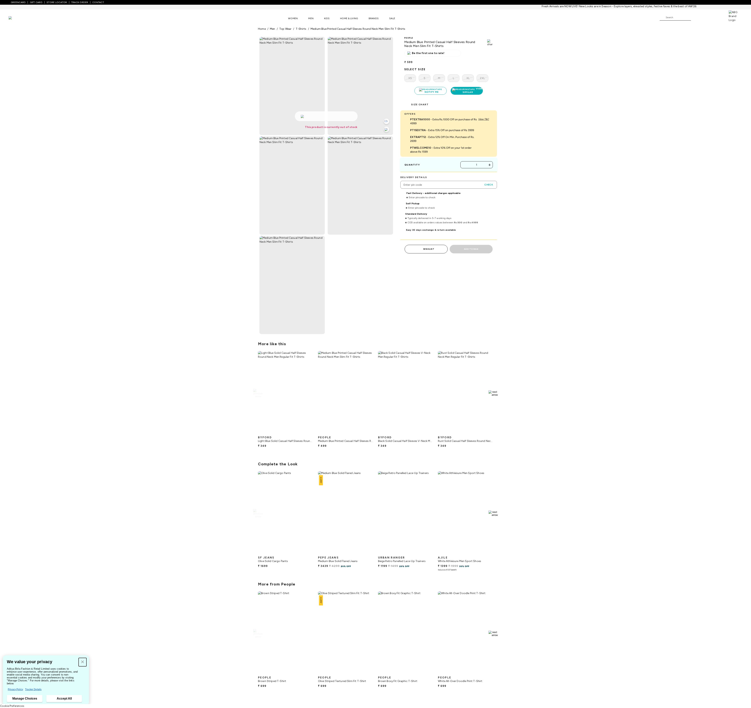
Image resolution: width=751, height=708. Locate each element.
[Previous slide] (257, 393)
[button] (82, 662)
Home (262, 29)
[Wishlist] (696, 17)
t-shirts (301, 29)
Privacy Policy (15, 689)
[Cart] (718, 17)
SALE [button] (392, 18)
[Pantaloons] (16, 18)
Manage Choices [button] (24, 698)
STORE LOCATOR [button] (57, 2)
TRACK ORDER (79, 2)
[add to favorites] (307, 432)
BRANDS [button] (374, 18)
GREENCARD (18, 2)
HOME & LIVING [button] (349, 18)
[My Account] (707, 17)
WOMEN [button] (293, 18)
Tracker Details (33, 689)
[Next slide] (493, 393)
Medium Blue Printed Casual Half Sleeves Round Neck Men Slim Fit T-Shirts (358, 29)
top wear (285, 29)
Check (488, 184)
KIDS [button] (327, 18)
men (272, 29)
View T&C (483, 119)
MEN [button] (311, 18)
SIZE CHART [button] (420, 104)
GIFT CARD (36, 2)
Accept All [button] (64, 698)
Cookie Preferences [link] (12, 706)
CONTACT (98, 2)
